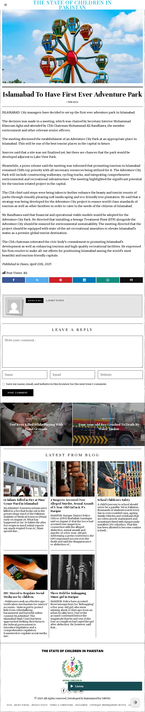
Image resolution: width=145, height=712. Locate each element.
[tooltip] (13, 280)
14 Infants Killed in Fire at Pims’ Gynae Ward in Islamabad (24, 501)
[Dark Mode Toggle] (135, 702)
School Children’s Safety (113, 500)
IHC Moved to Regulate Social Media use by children (24, 595)
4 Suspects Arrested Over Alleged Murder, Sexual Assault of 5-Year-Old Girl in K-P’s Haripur (72, 505)
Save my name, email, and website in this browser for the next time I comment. (56, 384)
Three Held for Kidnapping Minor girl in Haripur (68, 595)
